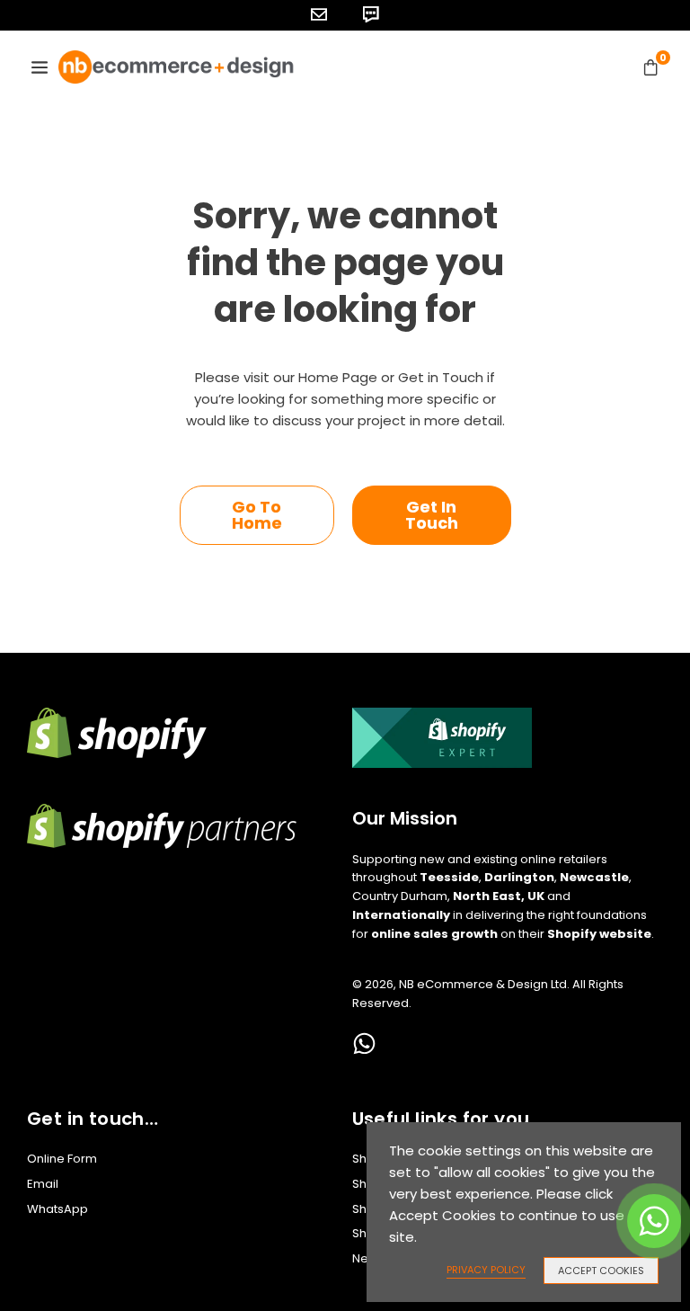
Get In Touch (431, 514)
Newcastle (594, 877)
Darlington (519, 877)
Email (42, 1183)
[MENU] (39, 66)
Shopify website (599, 933)
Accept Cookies (601, 1270)
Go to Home (257, 514)
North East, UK (498, 896)
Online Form (62, 1158)
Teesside (449, 877)
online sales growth (434, 933)
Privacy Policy (486, 1269)
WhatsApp (57, 1208)
